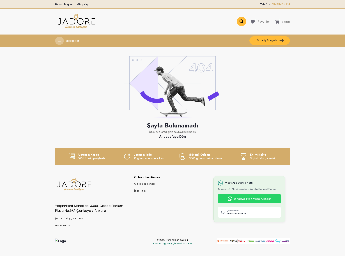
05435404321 (63, 225)
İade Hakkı (140, 190)
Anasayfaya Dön (172, 136)
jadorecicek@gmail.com (69, 218)
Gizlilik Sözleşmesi (144, 183)
